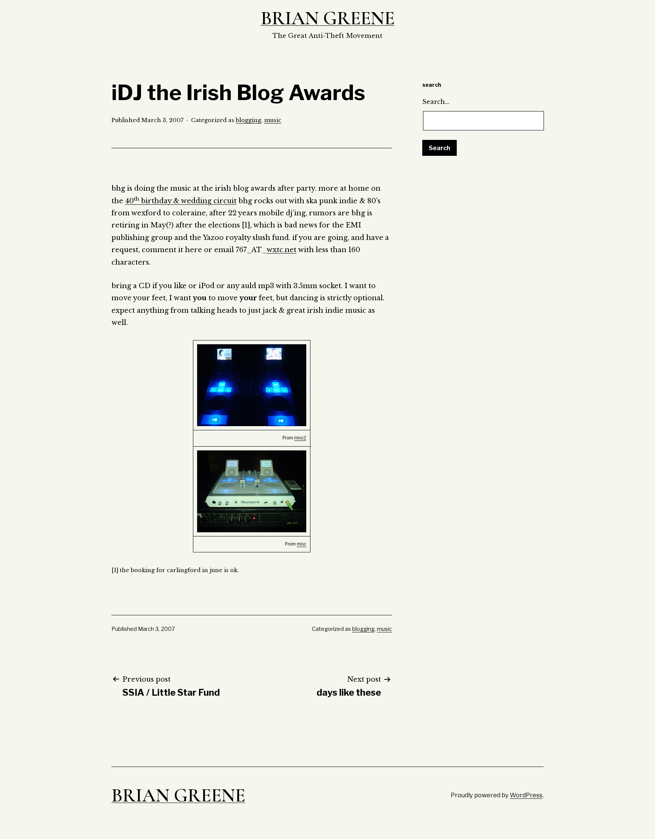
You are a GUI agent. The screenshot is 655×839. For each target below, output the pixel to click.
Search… (436, 101)
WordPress (526, 795)
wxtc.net (281, 250)
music (272, 120)
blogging (248, 120)
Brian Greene (328, 18)
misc (301, 544)
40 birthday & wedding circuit (181, 201)
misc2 (300, 438)
